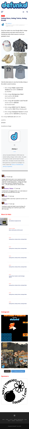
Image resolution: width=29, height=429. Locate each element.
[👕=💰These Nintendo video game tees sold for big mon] (14, 328)
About (9, 420)
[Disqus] (14, 192)
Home (3, 419)
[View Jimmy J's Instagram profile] (14, 145)
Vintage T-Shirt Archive (18, 419)
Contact (13, 420)
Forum (7, 419)
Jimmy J (9, 23)
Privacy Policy (19, 420)
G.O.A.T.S (11, 419)
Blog (26, 419)
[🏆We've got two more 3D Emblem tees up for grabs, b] (14, 355)
